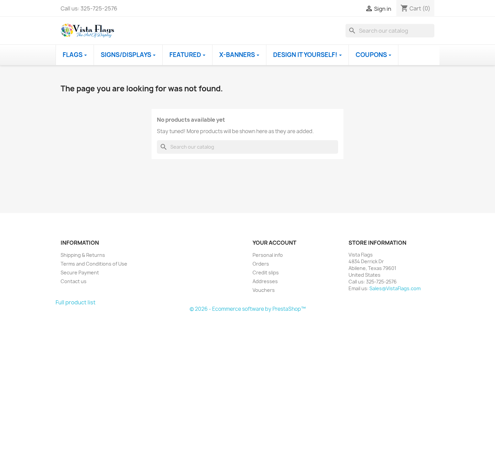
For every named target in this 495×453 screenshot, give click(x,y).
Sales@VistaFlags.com (395, 288)
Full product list (76, 302)
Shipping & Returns (83, 255)
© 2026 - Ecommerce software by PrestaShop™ (248, 308)
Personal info (268, 255)
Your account (274, 242)
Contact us (74, 281)
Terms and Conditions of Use (94, 264)
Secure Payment (80, 272)
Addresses (265, 281)
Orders (261, 264)
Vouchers (264, 290)
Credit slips (266, 272)
